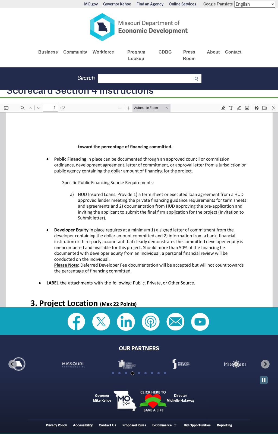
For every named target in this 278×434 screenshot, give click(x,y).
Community (75, 52)
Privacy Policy (56, 425)
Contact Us (107, 425)
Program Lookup (136, 55)
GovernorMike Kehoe (102, 398)
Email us (175, 322)
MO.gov (91, 4)
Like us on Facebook (77, 322)
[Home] (139, 27)
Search (86, 78)
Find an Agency (150, 4)
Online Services (182, 4)
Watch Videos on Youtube (200, 322)
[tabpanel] (31, 364)
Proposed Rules (134, 425)
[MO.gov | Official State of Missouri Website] (125, 401)
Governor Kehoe (117, 4)
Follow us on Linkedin (126, 322)
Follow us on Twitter (101, 322)
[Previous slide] (12, 364)
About (213, 52)
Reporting (224, 425)
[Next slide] (265, 364)
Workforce (103, 52)
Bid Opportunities (197, 425)
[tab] (113, 373)
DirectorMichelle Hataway (180, 398)
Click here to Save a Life (153, 401)
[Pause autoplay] (264, 380)
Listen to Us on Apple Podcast (151, 322)
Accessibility (83, 425)
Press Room (189, 55)
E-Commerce (162, 425)
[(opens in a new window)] (85, 364)
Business (48, 52)
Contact (233, 52)
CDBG (165, 52)
